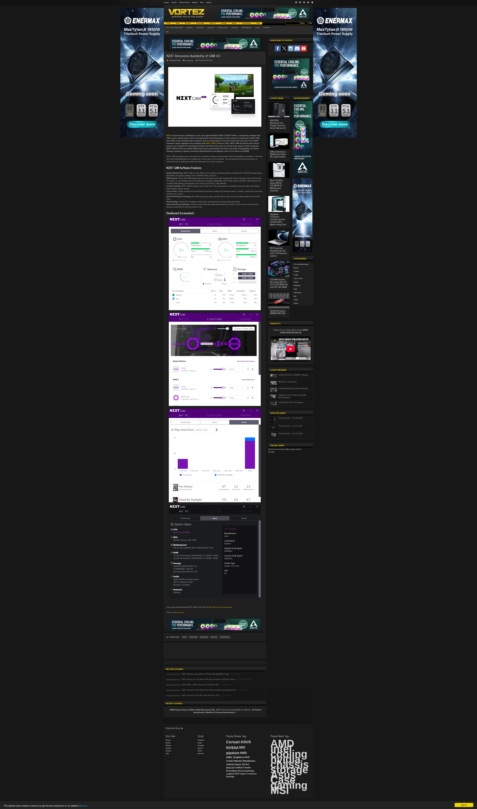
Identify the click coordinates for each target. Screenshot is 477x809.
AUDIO (257, 27)
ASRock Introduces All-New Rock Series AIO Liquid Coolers (278, 154)
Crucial (250, 774)
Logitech (230, 774)
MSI (242, 747)
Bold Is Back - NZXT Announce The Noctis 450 (200, 684)
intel (247, 757)
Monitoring (204, 637)
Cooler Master (234, 761)
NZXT (184, 637)
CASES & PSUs (223, 27)
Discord (200, 748)
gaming (288, 785)
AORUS (239, 768)
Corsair (233, 742)
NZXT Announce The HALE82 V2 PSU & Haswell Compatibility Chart (209, 689)
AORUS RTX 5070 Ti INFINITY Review (293, 374)
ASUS (245, 742)
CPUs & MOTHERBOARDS (174, 27)
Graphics (296, 271)
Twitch (200, 751)
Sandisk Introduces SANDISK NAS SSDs (278, 312)
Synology (230, 776)
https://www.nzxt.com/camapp (220, 607)
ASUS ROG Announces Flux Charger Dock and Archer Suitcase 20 (278, 124)
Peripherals (297, 285)
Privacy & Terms (184, 2)
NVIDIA (232, 748)
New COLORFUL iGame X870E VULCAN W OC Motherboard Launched (276, 185)
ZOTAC (245, 764)
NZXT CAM (193, 637)
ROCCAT (230, 768)
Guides (296, 303)
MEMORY (190, 27)
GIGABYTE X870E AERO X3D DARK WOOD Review (292, 396)
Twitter (200, 743)
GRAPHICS (200, 27)
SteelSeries (248, 761)
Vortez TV (201, 753)
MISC (167, 32)
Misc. (295, 296)
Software (214, 637)
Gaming (208, 2)
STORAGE (234, 27)
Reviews (195, 2)
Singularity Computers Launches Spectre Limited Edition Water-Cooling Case (278, 219)
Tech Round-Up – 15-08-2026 (290, 417)
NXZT (168, 135)
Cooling (296, 275)
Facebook (201, 740)
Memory (296, 268)
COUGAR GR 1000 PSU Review (290, 402)
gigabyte (232, 753)
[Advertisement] (215, 650)
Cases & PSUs (298, 278)
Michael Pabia (176, 60)
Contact (174, 2)
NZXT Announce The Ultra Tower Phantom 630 (200, 695)
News (202, 2)
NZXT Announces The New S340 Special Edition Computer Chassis (209, 679)
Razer (238, 764)
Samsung (249, 771)
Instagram (201, 745)
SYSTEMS (266, 27)
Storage (296, 282)
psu (255, 774)
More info (83, 805)
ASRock (230, 764)
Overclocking (224, 637)
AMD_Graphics (235, 757)
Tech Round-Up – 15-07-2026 (290, 433)
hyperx (243, 774)
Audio (295, 289)
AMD (243, 752)
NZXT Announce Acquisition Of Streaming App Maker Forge (205, 673)
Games (296, 299)
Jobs (167, 753)
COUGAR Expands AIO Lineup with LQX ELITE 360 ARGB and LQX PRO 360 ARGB (279, 283)
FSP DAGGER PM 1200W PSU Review (293, 388)
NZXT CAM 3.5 (212, 143)
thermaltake (231, 771)
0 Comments (189, 60)
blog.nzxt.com (178, 612)
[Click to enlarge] (215, 68)
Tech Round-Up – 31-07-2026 (290, 425)
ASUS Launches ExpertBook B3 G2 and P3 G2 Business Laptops (278, 251)
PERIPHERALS (246, 27)
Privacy (168, 740)
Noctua (241, 771)
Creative (247, 768)
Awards (166, 2)
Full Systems (297, 292)
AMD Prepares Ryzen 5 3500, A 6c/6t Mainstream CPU (192, 710)
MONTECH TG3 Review (287, 381)
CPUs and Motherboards (301, 264)
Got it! (464, 805)
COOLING (210, 27)
